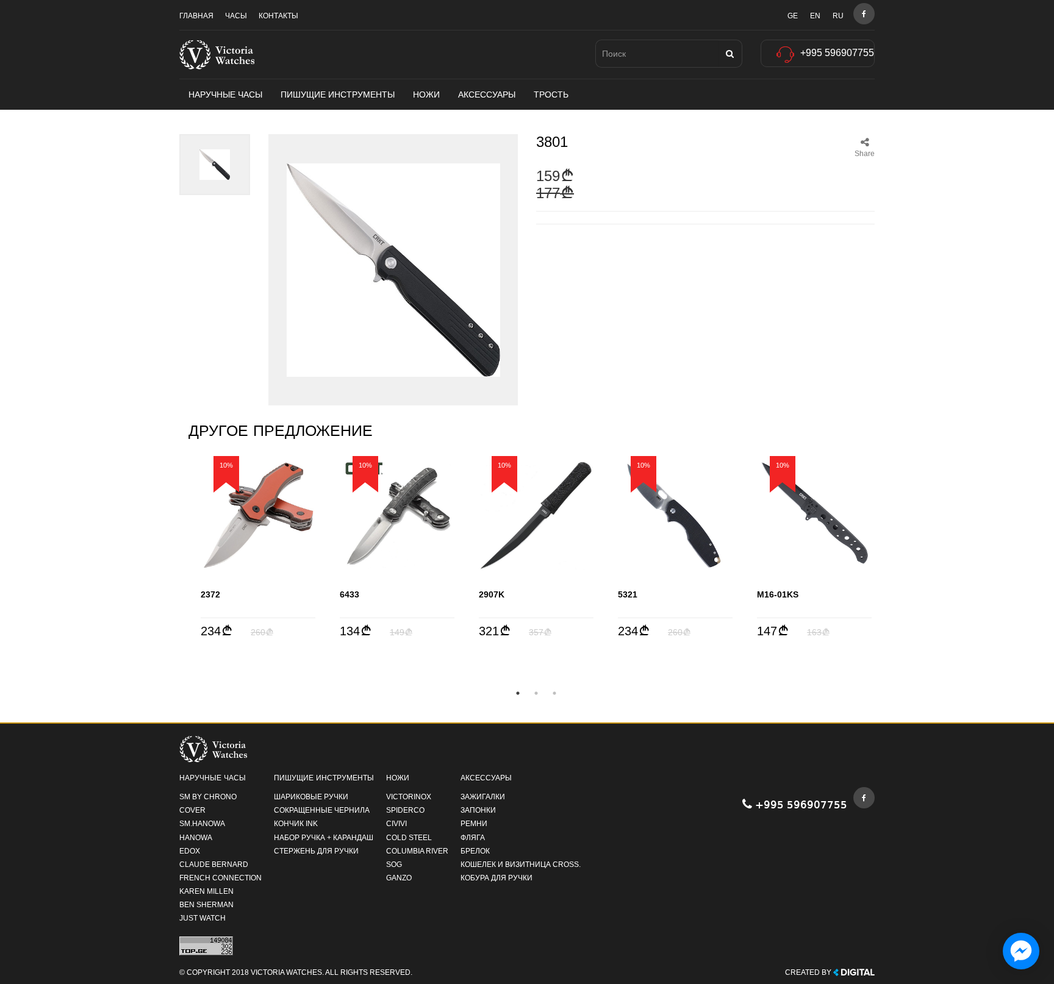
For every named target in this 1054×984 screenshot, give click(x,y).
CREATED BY (809, 972)
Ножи (426, 94)
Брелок (475, 851)
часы (236, 16)
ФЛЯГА (473, 837)
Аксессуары (486, 94)
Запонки (478, 810)
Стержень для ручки (316, 851)
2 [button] (536, 693)
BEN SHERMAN (206, 904)
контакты (278, 16)
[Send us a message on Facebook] (1021, 951)
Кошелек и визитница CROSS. (521, 864)
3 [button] (554, 693)
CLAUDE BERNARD (213, 864)
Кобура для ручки (496, 878)
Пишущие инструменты (338, 94)
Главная (196, 16)
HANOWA (195, 837)
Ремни (474, 823)
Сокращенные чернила (322, 810)
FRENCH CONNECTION (220, 878)
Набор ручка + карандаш (323, 837)
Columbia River (417, 851)
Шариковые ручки (311, 797)
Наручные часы (225, 94)
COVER (192, 810)
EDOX (189, 851)
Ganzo (399, 878)
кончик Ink (296, 823)
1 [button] (518, 693)
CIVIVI (396, 823)
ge (792, 16)
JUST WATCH (202, 918)
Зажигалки (483, 797)
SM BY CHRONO (208, 797)
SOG (394, 864)
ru (838, 16)
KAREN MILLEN (206, 891)
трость (551, 94)
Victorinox (408, 797)
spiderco (405, 810)
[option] (258, 547)
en (815, 16)
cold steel (409, 837)
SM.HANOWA (202, 823)
